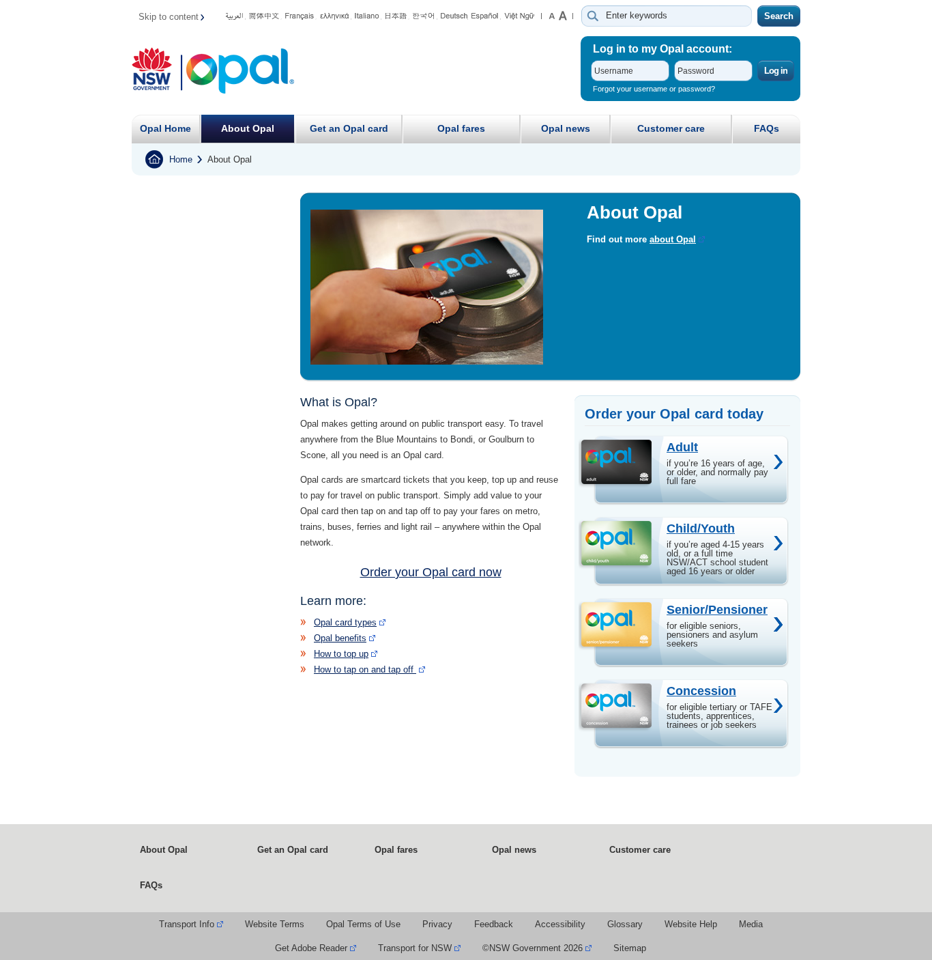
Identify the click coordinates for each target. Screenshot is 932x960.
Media (751, 924)
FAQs (766, 128)
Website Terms (274, 924)
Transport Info (186, 924)
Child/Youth (701, 528)
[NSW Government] (157, 72)
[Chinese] (265, 17)
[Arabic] (236, 17)
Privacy (437, 924)
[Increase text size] (566, 15)
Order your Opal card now (430, 572)
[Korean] (425, 17)
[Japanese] (397, 17)
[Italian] (368, 17)
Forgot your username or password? (654, 89)
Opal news (565, 128)
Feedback (493, 924)
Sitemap (629, 948)
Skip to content (169, 17)
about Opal (673, 239)
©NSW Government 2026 (532, 948)
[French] (301, 17)
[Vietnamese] (519, 17)
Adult (682, 447)
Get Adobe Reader (311, 948)
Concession (701, 691)
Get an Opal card (349, 128)
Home (180, 159)
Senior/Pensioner (717, 610)
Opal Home (165, 128)
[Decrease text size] (552, 16)
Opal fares (461, 128)
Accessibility (560, 924)
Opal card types (345, 622)
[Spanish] (486, 17)
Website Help (691, 924)
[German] (454, 17)
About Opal (247, 128)
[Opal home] (240, 72)
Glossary (625, 924)
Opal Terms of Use (363, 924)
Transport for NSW (415, 948)
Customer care (671, 128)
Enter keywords (636, 15)
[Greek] (335, 17)
